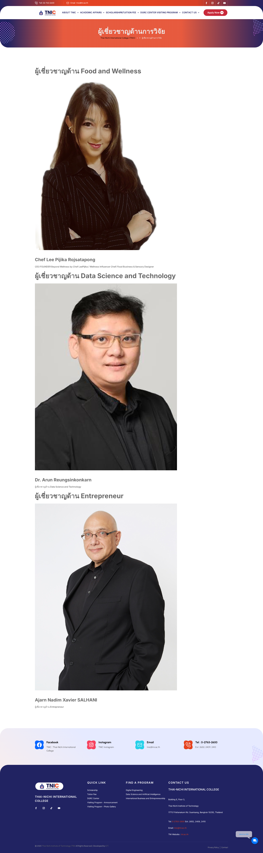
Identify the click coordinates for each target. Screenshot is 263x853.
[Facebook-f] (206, 3)
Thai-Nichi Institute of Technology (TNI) (58, 846)
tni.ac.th (184, 834)
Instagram (104, 742)
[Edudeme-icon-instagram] (212, 3)
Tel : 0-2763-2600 (206, 742)
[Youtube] (224, 3)
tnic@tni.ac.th (180, 828)
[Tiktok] (218, 3)
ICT (106, 846)
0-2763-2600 (178, 821)
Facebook (52, 742)
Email (150, 742)
